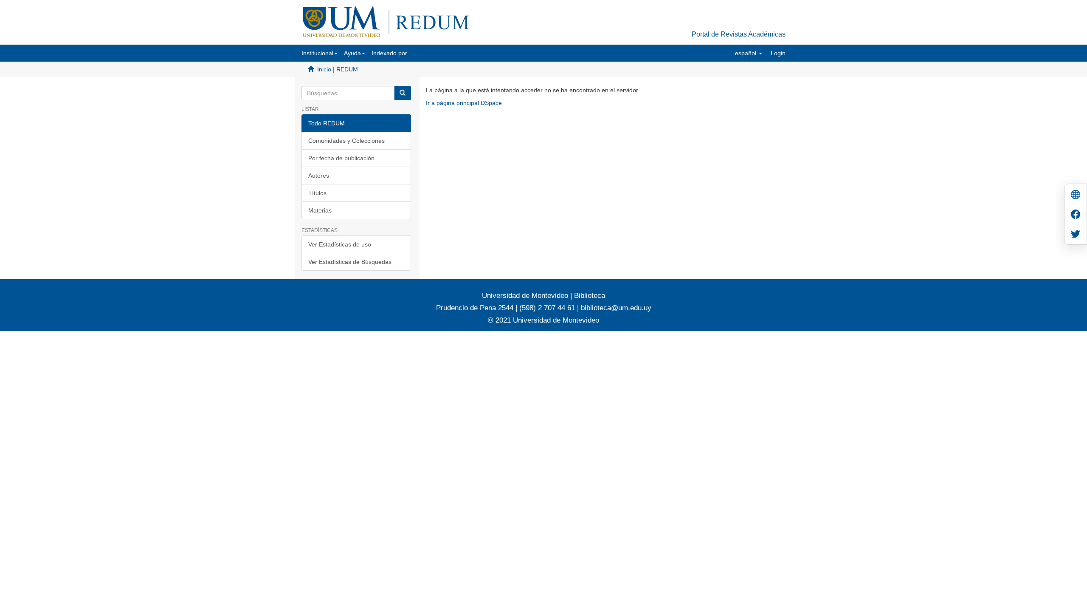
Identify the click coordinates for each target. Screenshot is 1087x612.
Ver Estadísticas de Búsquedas (349, 261)
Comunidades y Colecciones (346, 140)
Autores (318, 175)
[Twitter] (1075, 235)
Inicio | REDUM (337, 69)
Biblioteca (588, 296)
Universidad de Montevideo (526, 296)
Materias (320, 210)
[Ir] (402, 93)
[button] (319, 53)
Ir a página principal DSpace (464, 102)
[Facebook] (1075, 215)
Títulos (317, 193)
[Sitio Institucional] (1075, 195)
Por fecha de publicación (341, 158)
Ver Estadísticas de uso (339, 244)
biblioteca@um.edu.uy (616, 308)
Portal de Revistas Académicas (739, 34)
